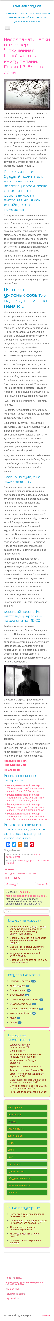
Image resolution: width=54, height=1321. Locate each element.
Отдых (13, 1022)
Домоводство (17, 994)
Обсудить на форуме (19, 1178)
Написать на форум (19, 1185)
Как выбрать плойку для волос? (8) (23, 1061)
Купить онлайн (16, 1171)
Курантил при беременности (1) (27, 1066)
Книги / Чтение (12, 878)
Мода (13, 1017)
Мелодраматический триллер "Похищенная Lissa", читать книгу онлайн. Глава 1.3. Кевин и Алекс (25, 806)
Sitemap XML (13, 1288)
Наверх (46, 1315)
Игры (11, 1149)
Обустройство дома (20, 1003)
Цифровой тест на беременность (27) (20, 1046)
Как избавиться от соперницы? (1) (28, 1091)
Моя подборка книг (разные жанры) (27, 861)
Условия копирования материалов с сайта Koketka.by (25, 1283)
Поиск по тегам (14, 1277)
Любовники (11, 869)
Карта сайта (12, 1298)
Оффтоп (12, 1192)
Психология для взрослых (24, 999)
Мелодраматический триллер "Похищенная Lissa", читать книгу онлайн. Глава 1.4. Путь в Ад (25, 797)
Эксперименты (16, 1128)
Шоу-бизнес (14, 1164)
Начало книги (12, 769)
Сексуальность (18, 990)
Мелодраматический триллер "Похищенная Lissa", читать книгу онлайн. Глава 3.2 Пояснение (25, 788)
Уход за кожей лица (20, 1013)
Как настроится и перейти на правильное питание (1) (25, 1055)
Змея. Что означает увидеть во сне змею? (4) (27, 1075)
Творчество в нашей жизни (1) (26, 1070)
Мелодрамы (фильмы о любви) (20, 873)
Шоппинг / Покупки (20, 980)
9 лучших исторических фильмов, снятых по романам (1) (28, 1087)
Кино (10, 1156)
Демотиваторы (16, 1135)
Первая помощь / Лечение (24, 1008)
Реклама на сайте (15, 1293)
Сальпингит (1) (18, 1050)
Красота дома (17, 985)
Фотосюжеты (15, 1114)
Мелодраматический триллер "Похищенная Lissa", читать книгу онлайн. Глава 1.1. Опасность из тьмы (28, 816)
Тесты (11, 1142)
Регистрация (15, 1107)
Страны (12, 1121)
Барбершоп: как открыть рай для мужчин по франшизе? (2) (28, 1081)
